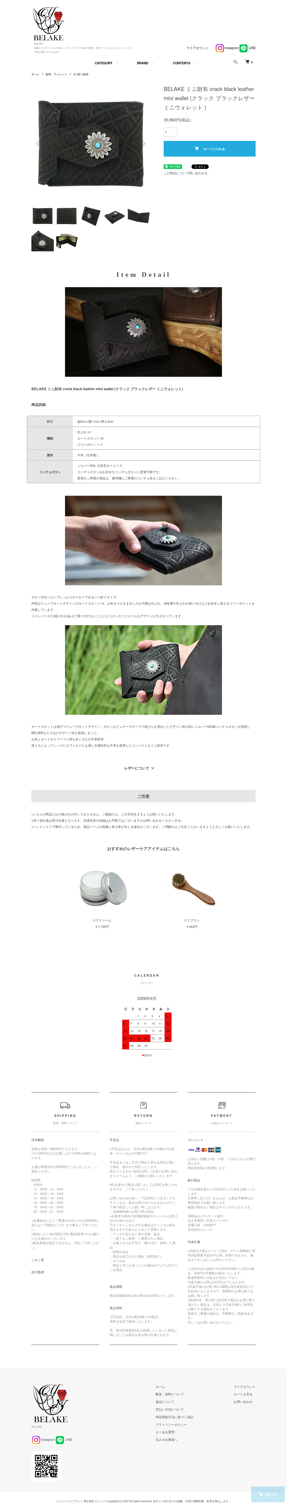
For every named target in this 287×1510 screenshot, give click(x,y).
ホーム (35, 74)
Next (143, 143)
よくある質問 (165, 1432)
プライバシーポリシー (171, 1424)
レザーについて (136, 768)
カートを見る (243, 1394)
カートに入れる (214, 148)
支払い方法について (170, 1409)
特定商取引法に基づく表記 (174, 1417)
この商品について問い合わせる (186, 173)
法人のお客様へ (167, 1439)
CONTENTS (181, 63)
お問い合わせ (243, 1401)
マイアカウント (197, 47)
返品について (165, 1401)
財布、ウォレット (56, 74)
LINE (252, 47)
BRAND (142, 63)
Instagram (231, 47)
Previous (38, 143)
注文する (271, 1494)
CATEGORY (103, 63)
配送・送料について (170, 1394)
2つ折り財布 (81, 74)
